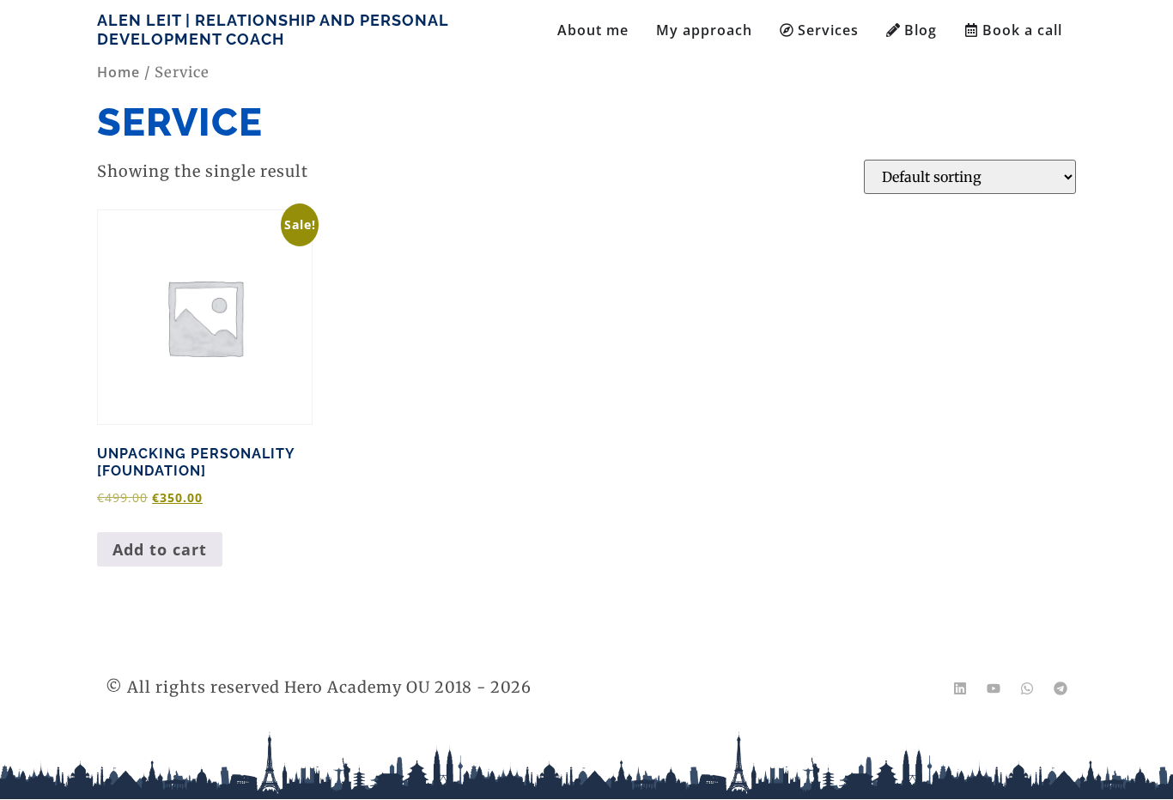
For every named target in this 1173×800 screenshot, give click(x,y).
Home (118, 72)
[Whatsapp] (1027, 688)
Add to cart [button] (159, 549)
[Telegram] (1060, 688)
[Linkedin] (960, 688)
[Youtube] (993, 688)
